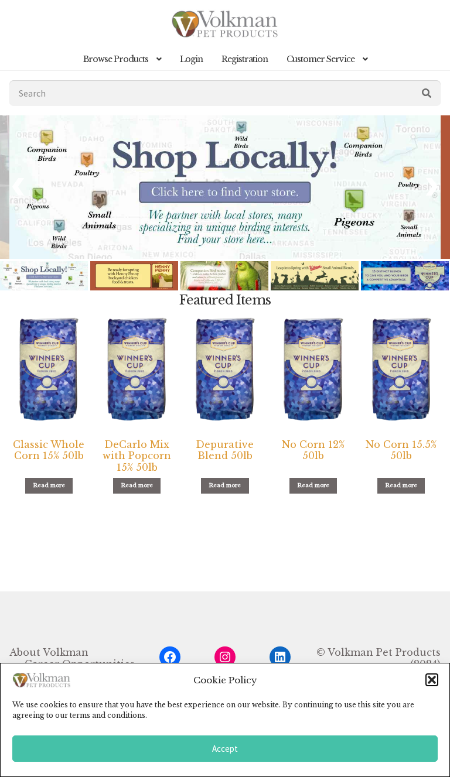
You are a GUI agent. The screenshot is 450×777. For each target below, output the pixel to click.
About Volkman (48, 652)
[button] (432, 680)
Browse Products (115, 59)
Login (191, 59)
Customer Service (320, 59)
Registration (244, 59)
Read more (49, 486)
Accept (225, 748)
